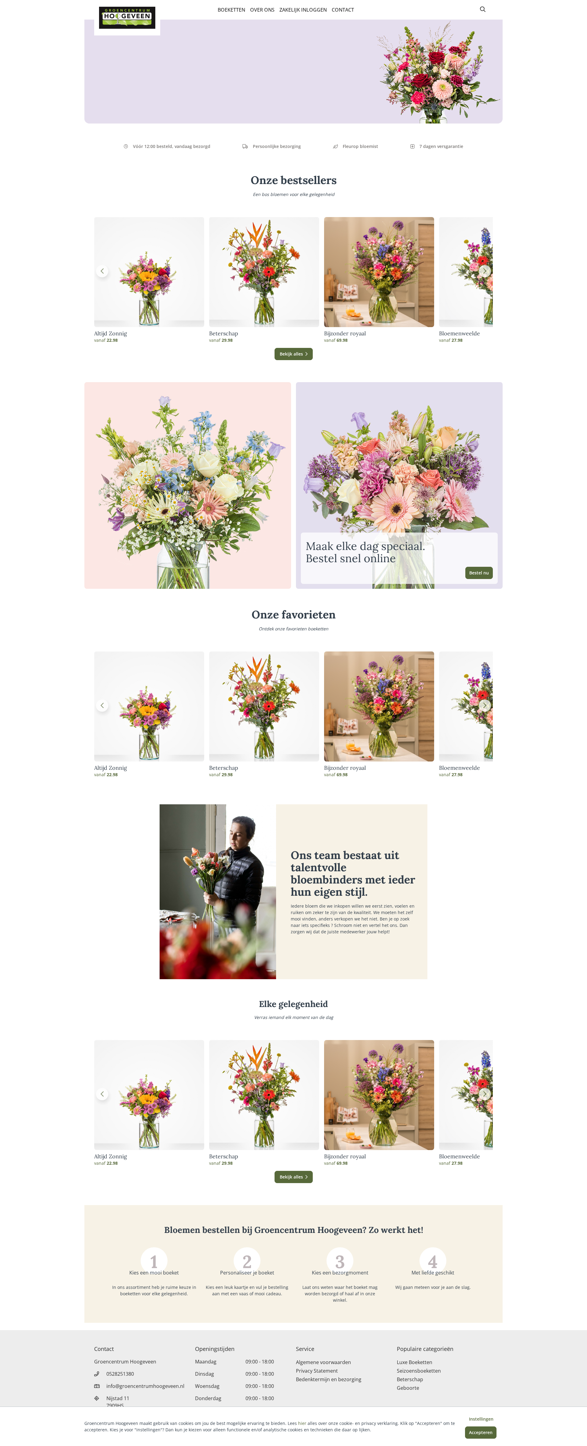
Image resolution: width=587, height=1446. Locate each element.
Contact (343, 9)
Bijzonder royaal (345, 333)
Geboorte (408, 1388)
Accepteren (481, 1432)
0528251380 (120, 1373)
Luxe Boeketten (414, 1362)
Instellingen (481, 1419)
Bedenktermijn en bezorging (328, 1379)
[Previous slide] (102, 271)
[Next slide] (485, 271)
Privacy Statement (317, 1370)
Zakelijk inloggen (303, 9)
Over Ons (262, 9)
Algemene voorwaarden (323, 1362)
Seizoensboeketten (419, 1370)
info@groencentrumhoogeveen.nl (145, 1386)
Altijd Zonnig (110, 333)
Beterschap (223, 333)
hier (302, 1423)
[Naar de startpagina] (127, 17)
